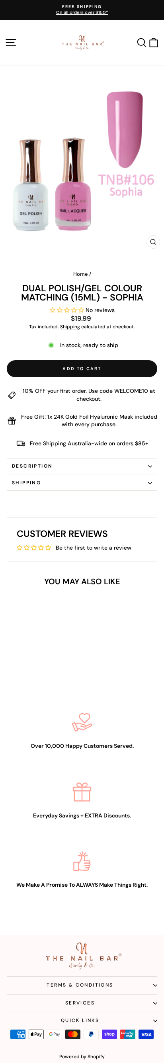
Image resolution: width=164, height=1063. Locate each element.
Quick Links (80, 1020)
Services (80, 1003)
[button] (68, 310)
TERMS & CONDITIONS (80, 985)
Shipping (70, 327)
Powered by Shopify (82, 1056)
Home (80, 274)
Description (32, 466)
